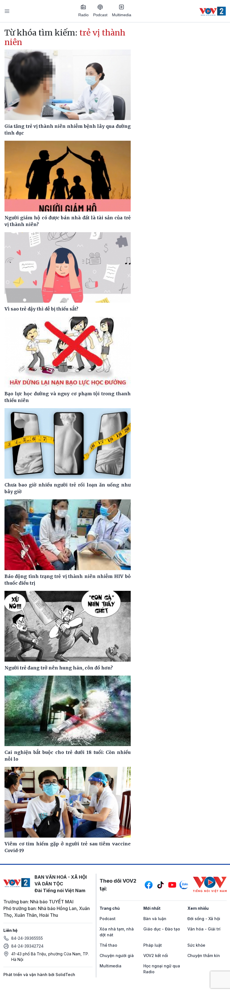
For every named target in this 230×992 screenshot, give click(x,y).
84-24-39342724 (27, 946)
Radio (83, 15)
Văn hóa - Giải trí (203, 929)
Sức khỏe (196, 945)
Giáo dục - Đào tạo (161, 929)
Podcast (100, 15)
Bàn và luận (154, 918)
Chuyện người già (117, 955)
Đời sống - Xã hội (203, 918)
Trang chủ (110, 908)
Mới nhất (151, 908)
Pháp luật (152, 945)
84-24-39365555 (27, 938)
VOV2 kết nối (155, 955)
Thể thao (108, 945)
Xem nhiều (198, 908)
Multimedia (121, 15)
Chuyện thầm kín (203, 955)
